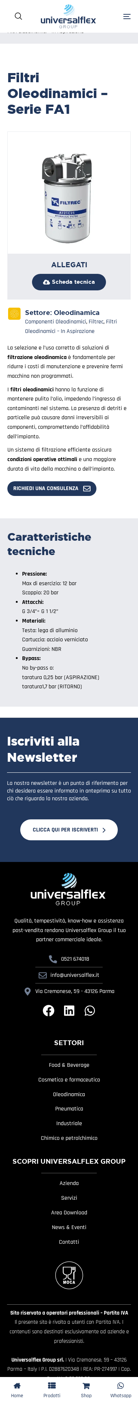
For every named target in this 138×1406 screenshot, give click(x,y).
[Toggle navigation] (118, 16)
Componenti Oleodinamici (55, 322)
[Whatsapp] (90, 1011)
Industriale (69, 1123)
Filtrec (96, 322)
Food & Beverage (69, 1065)
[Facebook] (48, 1011)
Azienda (69, 1183)
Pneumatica (69, 1109)
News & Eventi (69, 1227)
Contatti (69, 1242)
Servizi (69, 1198)
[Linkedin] (69, 1011)
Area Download (69, 1213)
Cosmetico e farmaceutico (69, 1080)
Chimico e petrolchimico (69, 1138)
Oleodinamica (77, 312)
